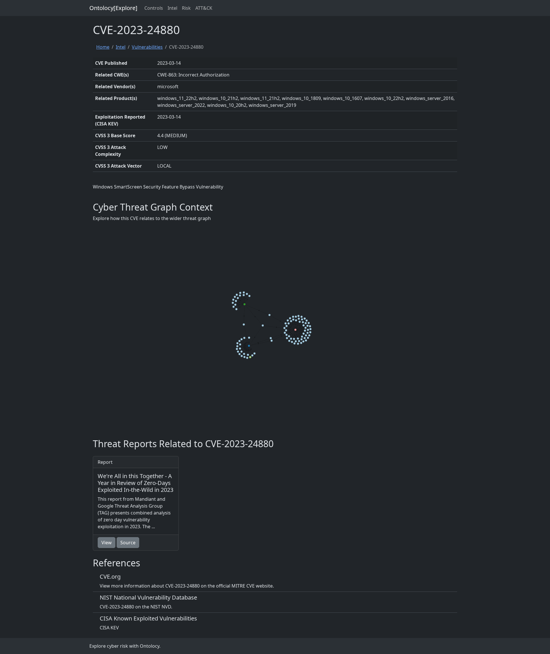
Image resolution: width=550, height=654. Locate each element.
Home (102, 47)
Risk (186, 8)
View (106, 542)
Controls (153, 8)
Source (127, 542)
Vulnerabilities (147, 47)
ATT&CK (203, 8)
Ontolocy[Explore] (113, 8)
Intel (172, 8)
